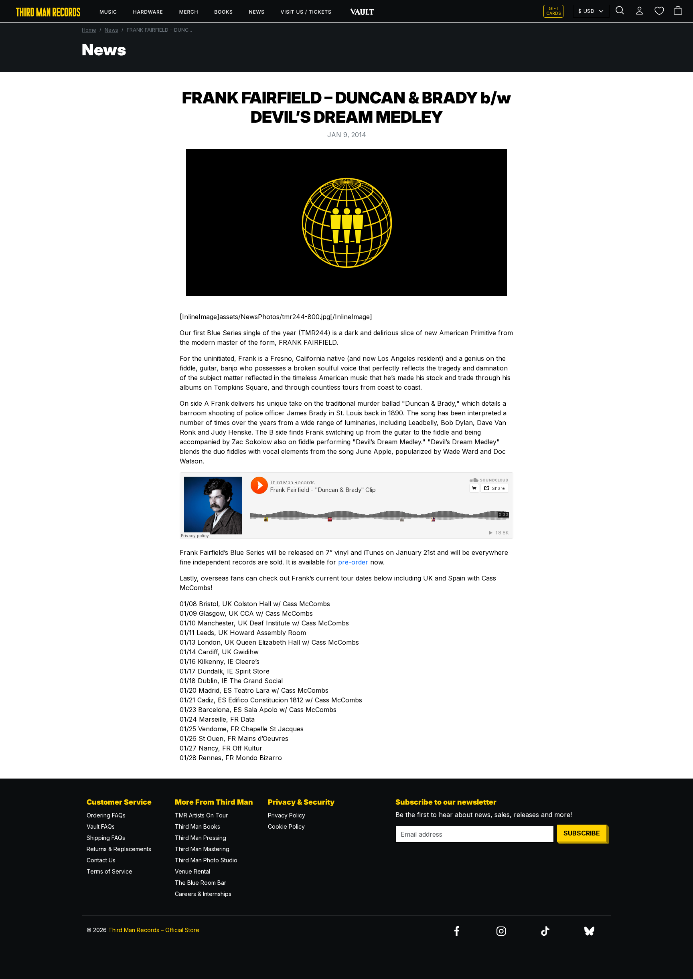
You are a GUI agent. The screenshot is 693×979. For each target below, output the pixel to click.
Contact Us (101, 860)
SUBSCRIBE (581, 833)
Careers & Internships (203, 893)
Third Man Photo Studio (206, 860)
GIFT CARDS (553, 11)
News (257, 12)
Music (108, 12)
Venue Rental (192, 871)
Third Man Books (197, 826)
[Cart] (679, 11)
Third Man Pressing (200, 837)
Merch (189, 12)
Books (223, 12)
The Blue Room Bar (200, 882)
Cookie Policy (286, 826)
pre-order (353, 562)
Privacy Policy (286, 815)
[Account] (640, 11)
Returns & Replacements (119, 849)
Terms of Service (109, 871)
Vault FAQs (101, 826)
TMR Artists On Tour (201, 815)
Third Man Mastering (202, 849)
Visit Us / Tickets (306, 12)
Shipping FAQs (106, 837)
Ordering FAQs (106, 815)
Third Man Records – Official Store (153, 929)
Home (89, 30)
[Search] (621, 11)
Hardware (148, 12)
